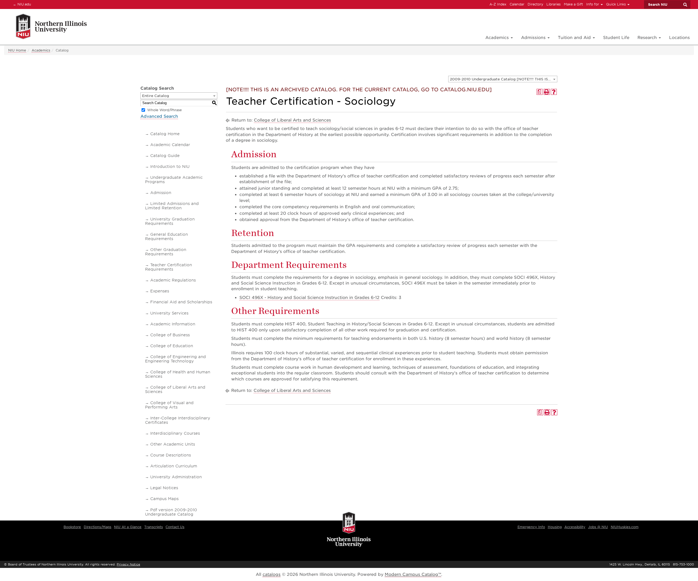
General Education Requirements (166, 236)
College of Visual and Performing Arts (169, 405)
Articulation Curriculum (173, 466)
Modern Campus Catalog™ (413, 574)
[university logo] (348, 529)
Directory (535, 4)
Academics (41, 50)
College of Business (170, 335)
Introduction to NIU (169, 166)
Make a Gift (573, 4)
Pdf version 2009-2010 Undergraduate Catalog (171, 512)
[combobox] (502, 79)
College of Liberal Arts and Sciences (175, 389)
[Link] (45, 27)
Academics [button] (497, 37)
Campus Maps (164, 499)
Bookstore (72, 527)
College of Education (171, 346)
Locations (679, 37)
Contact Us (175, 527)
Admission (160, 192)
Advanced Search (159, 116)
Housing (555, 527)
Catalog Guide (165, 155)
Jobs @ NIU (598, 527)
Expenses (159, 291)
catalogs (272, 574)
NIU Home (17, 50)
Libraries (553, 4)
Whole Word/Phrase (164, 110)
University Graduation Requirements (170, 221)
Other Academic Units (172, 444)
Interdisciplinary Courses (175, 433)
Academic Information (172, 324)
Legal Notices (164, 488)
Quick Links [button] (616, 4)
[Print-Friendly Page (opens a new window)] (547, 92)
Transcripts (153, 527)
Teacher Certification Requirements (168, 267)
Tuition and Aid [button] (575, 37)
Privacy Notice (128, 564)
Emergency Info (531, 527)
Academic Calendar (170, 145)
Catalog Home (165, 134)
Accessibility (574, 527)
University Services (169, 313)
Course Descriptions (170, 455)
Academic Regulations (173, 280)
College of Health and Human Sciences (177, 374)
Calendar (517, 4)
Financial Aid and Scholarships (181, 302)
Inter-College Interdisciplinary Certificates (177, 420)
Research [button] (647, 37)
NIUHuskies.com (625, 527)
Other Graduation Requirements (165, 251)
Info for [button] (593, 4)
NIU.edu (21, 4)
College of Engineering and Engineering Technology (175, 359)
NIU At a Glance (128, 527)
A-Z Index (497, 4)
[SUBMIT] (685, 5)
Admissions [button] (534, 37)
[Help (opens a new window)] (554, 92)
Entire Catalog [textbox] (155, 96)
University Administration (176, 477)
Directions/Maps (97, 527)
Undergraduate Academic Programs (174, 179)
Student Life (616, 37)
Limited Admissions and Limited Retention (172, 205)
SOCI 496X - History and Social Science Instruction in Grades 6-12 (309, 297)
